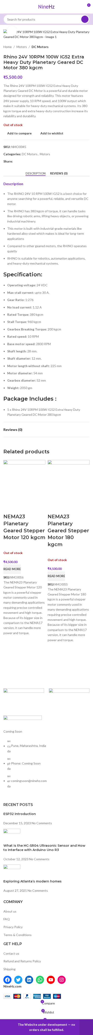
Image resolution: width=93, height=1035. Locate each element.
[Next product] (87, 47)
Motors (21, 47)
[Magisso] (69, 699)
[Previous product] (76, 47)
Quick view (21, 507)
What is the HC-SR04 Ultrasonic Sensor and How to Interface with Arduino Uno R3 (44, 848)
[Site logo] (46, 6)
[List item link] (46, 766)
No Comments (42, 823)
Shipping (9, 969)
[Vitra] (23, 699)
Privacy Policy (13, 927)
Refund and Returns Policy (22, 961)
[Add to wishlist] (33, 507)
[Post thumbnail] (11, 836)
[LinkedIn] (29, 980)
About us (9, 911)
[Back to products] (81, 47)
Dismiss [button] (86, 1027)
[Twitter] (18, 980)
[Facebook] (7, 980)
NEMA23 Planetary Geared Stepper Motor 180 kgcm (68, 530)
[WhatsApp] (40, 980)
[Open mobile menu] (5, 6)
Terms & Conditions (17, 935)
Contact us (11, 953)
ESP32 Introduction (19, 814)
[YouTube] (51, 980)
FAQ (6, 919)
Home (7, 47)
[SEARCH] (84, 19)
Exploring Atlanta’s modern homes (32, 881)
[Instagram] (62, 980)
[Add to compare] (9, 507)
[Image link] (22, 720)
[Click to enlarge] (12, 31)
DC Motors (40, 47)
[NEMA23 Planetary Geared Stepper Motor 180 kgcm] (69, 481)
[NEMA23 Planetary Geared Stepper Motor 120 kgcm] (24, 481)
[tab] (36, 174)
